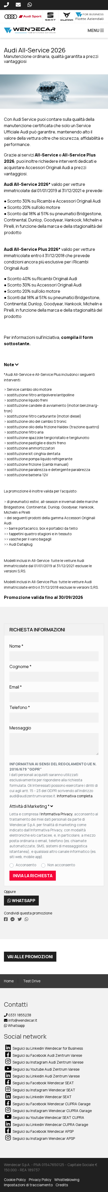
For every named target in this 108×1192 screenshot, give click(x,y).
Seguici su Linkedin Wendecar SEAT (42, 1097)
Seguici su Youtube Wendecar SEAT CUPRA (48, 1117)
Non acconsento (61, 865)
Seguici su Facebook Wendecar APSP (43, 1131)
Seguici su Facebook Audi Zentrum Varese (47, 1055)
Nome (16, 646)
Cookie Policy (15, 1179)
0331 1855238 (19, 1015)
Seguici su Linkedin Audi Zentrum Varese (46, 1076)
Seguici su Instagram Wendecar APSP (43, 1138)
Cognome (20, 666)
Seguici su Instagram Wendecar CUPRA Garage (52, 1110)
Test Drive (31, 981)
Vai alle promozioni (30, 957)
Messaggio (20, 728)
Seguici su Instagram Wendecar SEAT (43, 1090)
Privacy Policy (40, 1179)
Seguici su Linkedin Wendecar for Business (47, 1048)
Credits (62, 1185)
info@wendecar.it (22, 1020)
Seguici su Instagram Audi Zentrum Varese (47, 1062)
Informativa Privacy (56, 814)
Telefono (19, 707)
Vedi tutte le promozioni (30, 69)
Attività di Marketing (29, 806)
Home (9, 981)
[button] (94, 30)
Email (15, 687)
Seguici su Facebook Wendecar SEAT (43, 1083)
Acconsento (26, 865)
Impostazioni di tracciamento (28, 1185)
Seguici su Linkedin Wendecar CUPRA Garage (50, 1124)
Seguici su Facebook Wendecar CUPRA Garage (51, 1104)
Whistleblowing (66, 1179)
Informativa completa (75, 796)
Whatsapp (23, 900)
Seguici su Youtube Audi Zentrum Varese (45, 1069)
